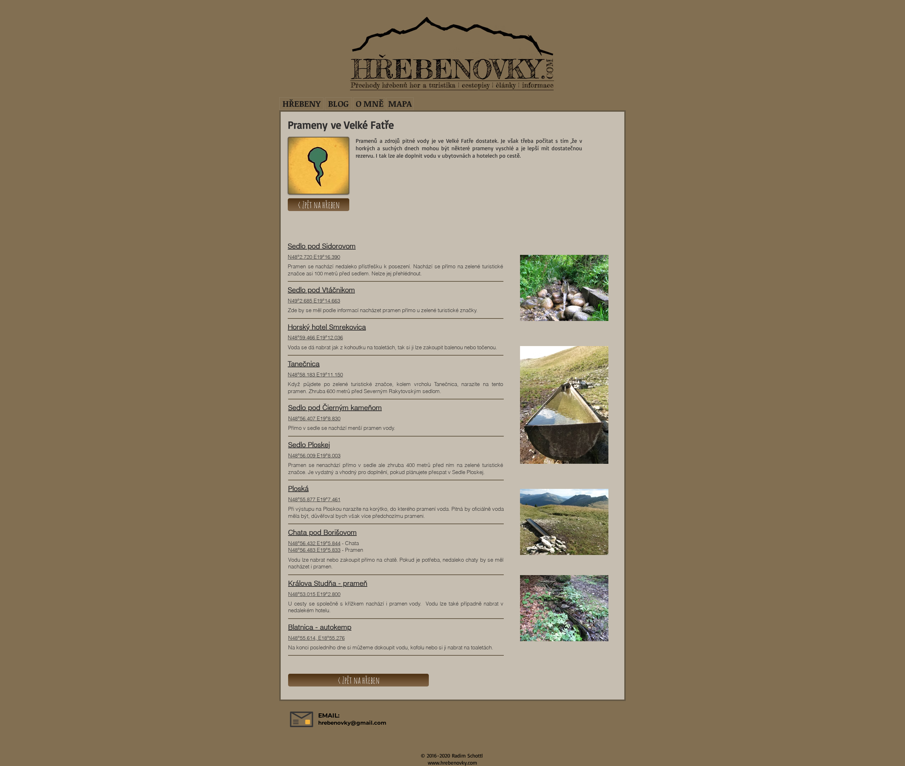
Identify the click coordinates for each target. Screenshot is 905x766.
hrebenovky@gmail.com (352, 722)
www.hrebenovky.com (452, 762)
